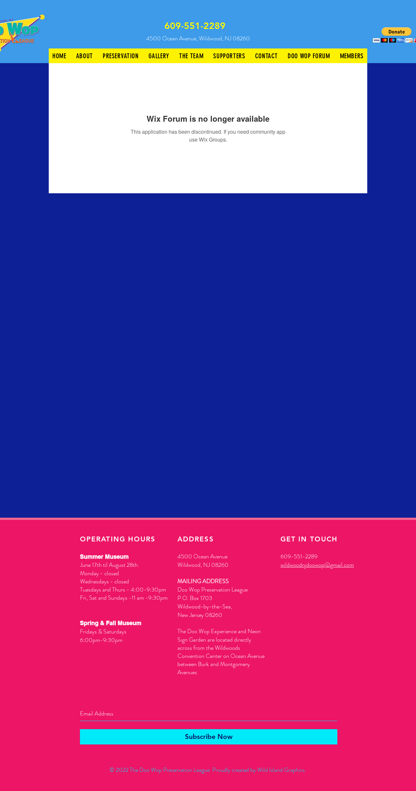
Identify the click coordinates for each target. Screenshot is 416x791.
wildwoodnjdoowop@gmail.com (317, 565)
